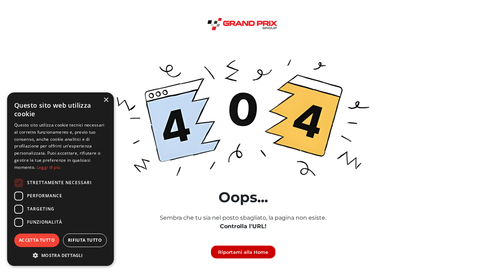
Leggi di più (48, 167)
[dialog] (60, 179)
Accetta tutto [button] (37, 240)
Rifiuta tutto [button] (85, 240)
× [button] (106, 100)
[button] (60, 255)
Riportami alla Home (243, 252)
